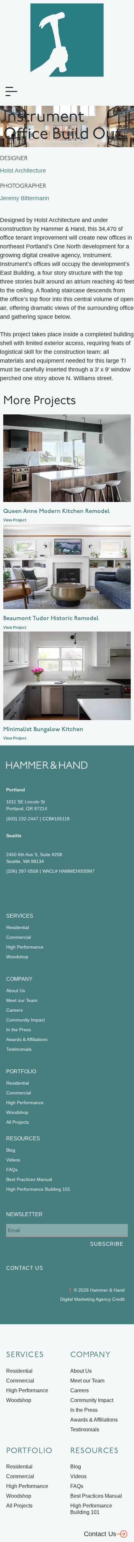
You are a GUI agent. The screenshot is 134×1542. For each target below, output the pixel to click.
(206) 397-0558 (22, 871)
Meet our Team (21, 1000)
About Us (15, 990)
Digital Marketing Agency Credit (92, 1299)
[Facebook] (10, 890)
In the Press (18, 1029)
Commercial (18, 937)
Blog (10, 1150)
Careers (14, 1010)
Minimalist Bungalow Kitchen (43, 730)
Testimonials (19, 1049)
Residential (17, 927)
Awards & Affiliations (26, 1039)
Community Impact (25, 1019)
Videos (13, 1159)
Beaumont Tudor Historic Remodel (51, 619)
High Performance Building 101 (38, 1189)
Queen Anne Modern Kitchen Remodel (56, 512)
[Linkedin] (47, 890)
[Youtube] (65, 890)
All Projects (17, 1122)
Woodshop (17, 956)
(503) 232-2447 (22, 818)
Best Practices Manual (29, 1179)
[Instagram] (29, 890)
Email (12, 1218)
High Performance (25, 947)
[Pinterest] (38, 890)
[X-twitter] (56, 890)
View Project (14, 520)
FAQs (12, 1169)
